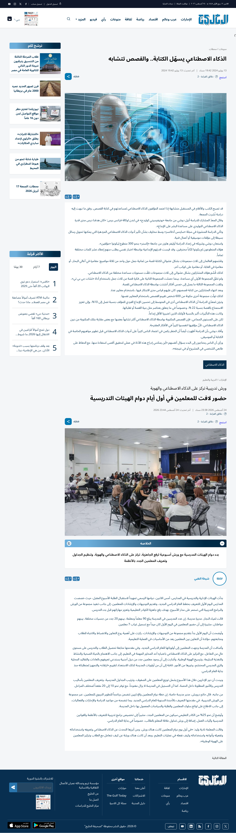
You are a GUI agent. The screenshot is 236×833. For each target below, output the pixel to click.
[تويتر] (20, 4)
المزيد (82, 19)
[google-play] (43, 826)
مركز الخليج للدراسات (87, 806)
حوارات (122, 788)
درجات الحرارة (168, 4)
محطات (213, 49)
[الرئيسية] (213, 785)
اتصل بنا (94, 800)
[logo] (214, 20)
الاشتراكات (139, 796)
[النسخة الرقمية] (31, 19)
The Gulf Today (116, 796)
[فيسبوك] (26, 4)
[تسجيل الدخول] (60, 4)
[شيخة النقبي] (219, 579)
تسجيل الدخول (52, 4)
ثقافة (128, 19)
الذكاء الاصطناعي (214, 365)
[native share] (68, 76)
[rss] (199, 826)
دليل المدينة (138, 803)
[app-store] (19, 826)
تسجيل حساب (36, 4)
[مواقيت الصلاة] (9, 20)
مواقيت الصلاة (182, 4)
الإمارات (186, 19)
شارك (76, 76)
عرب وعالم (169, 19)
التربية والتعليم (210, 379)
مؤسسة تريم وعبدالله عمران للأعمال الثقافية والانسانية (79, 785)
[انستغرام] (15, 4)
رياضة (140, 19)
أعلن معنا (140, 788)
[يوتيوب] (9, 4)
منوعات (115, 19)
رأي (103, 19)
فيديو (93, 19)
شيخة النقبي (201, 579)
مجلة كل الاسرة (118, 803)
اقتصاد (153, 19)
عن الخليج (93, 794)
